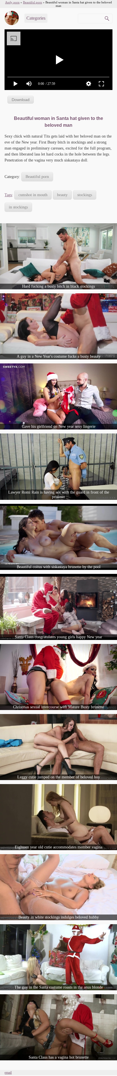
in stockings (18, 207)
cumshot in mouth (32, 195)
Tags (8, 195)
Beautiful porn (37, 177)
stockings (84, 195)
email (8, 1073)
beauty (62, 195)
